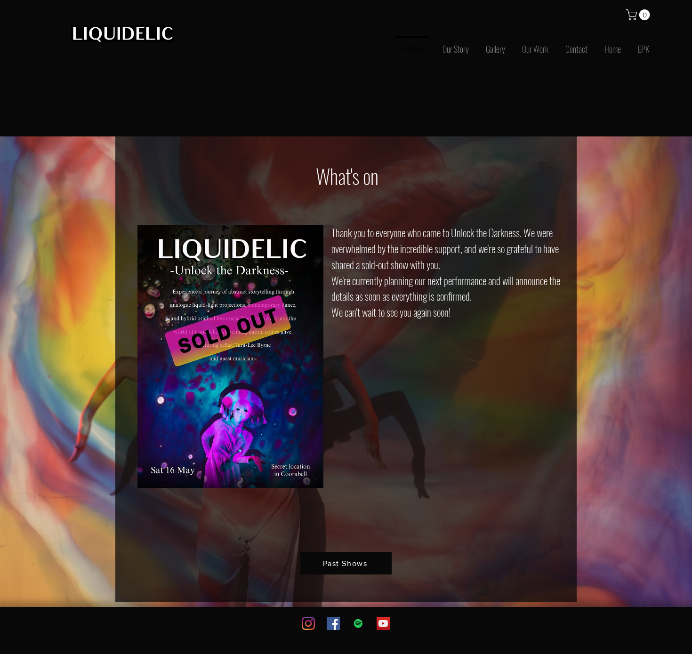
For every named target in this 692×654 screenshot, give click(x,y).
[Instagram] (308, 623)
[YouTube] (383, 623)
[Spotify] (358, 623)
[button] (639, 14)
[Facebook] (333, 623)
